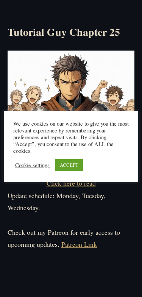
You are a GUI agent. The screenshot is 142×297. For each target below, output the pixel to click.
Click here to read (71, 183)
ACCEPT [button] (69, 165)
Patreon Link (79, 244)
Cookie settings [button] (32, 165)
